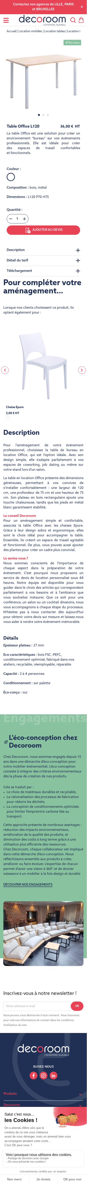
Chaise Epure (15, 407)
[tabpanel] (43, 77)
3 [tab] (48, 115)
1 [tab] (39, 115)
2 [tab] (43, 115)
